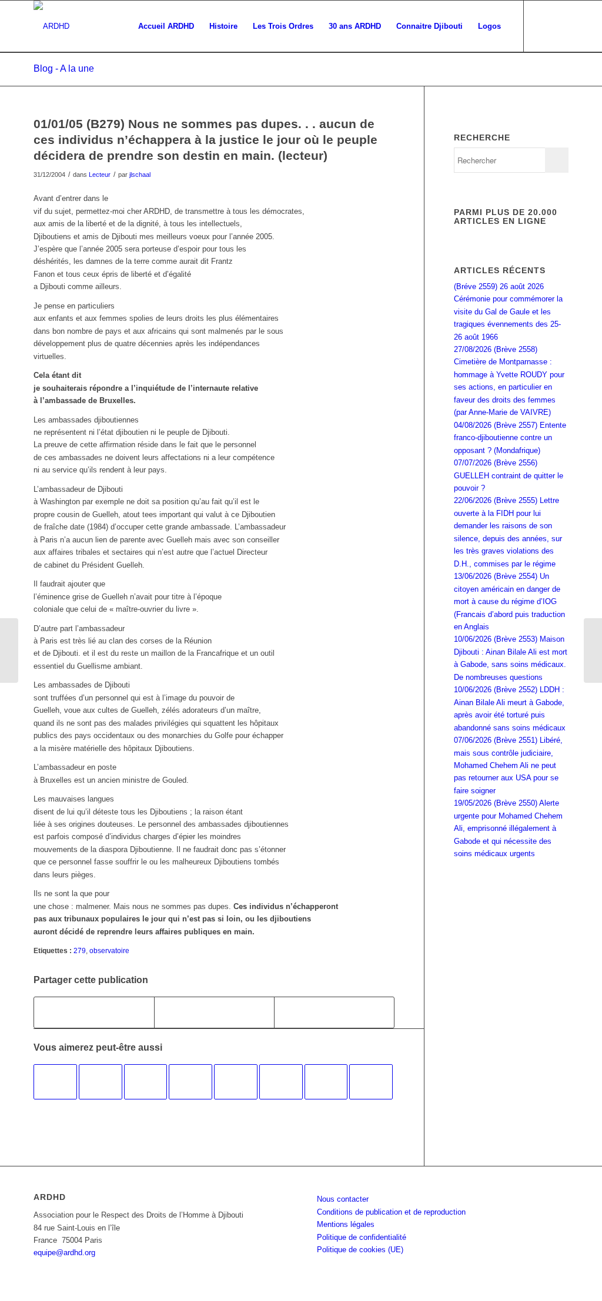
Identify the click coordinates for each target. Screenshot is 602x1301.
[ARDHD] (51, 26)
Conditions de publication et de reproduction (391, 1212)
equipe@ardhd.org (64, 1252)
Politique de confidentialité (361, 1237)
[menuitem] (166, 26)
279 (79, 950)
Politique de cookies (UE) (360, 1249)
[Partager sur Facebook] (94, 1012)
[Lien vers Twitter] (559, 26)
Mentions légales (345, 1224)
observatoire (109, 950)
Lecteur (100, 174)
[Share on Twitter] (334, 1012)
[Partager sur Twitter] (214, 1012)
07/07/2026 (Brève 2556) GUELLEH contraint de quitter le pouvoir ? (508, 475)
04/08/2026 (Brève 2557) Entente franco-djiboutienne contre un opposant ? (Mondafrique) (510, 438)
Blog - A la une (64, 68)
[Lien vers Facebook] (542, 26)
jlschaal (139, 174)
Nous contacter (343, 1199)
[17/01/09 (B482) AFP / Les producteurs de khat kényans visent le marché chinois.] (100, 1081)
